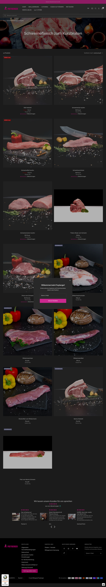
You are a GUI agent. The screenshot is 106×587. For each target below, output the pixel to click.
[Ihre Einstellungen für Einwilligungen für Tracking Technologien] (103, 584)
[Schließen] (70, 280)
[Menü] (8, 575)
